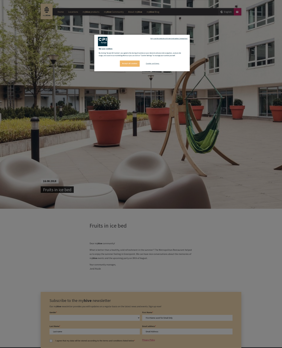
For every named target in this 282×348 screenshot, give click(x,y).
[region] (142, 53)
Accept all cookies (129, 63)
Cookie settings (153, 63)
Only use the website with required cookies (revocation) (169, 38)
